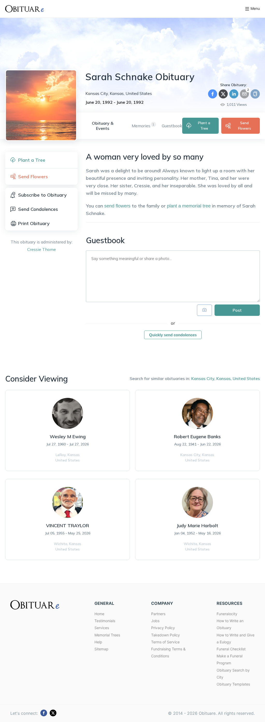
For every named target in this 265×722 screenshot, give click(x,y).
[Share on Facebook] (212, 94)
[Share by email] (244, 94)
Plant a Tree (204, 126)
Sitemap (101, 649)
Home (99, 614)
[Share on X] (223, 94)
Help (98, 642)
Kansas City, (203, 378)
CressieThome (41, 249)
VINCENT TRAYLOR (67, 526)
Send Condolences (38, 209)
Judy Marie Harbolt (197, 526)
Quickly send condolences (173, 335)
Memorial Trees (107, 635)
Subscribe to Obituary (42, 195)
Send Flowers (244, 126)
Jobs (155, 621)
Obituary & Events (102, 126)
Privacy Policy (163, 628)
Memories (141, 125)
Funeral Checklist (231, 649)
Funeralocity (227, 614)
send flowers (117, 206)
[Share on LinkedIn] (233, 94)
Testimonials (104, 621)
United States (246, 378)
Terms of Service (165, 642)
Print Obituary (34, 223)
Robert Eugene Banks (197, 437)
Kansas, (224, 378)
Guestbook (172, 125)
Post (237, 310)
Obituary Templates (233, 684)
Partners (158, 614)
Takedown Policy (165, 635)
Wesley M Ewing (68, 437)
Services (101, 628)
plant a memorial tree (189, 206)
